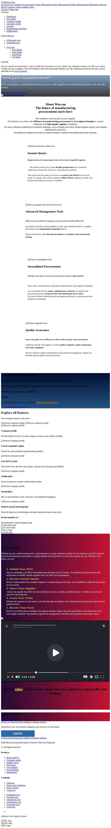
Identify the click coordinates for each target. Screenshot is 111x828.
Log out (4, 62)
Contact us (11, 790)
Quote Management (43, 5)
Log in (4, 36)
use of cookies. (20, 71)
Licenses (10, 26)
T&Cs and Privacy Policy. (47, 402)
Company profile (13, 21)
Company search (14, 7)
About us (10, 783)
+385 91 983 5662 (35, 816)
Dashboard (11, 16)
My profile (11, 19)
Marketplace (94, 5)
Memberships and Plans (16, 29)
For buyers (5, 5)
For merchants (28, 5)
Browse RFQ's (12, 758)
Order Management (61, 5)
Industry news (28, 7)
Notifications (11, 31)
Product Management (79, 5)
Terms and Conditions (15, 785)
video (19, 689)
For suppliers (16, 5)
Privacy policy (12, 788)
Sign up (10, 36)
